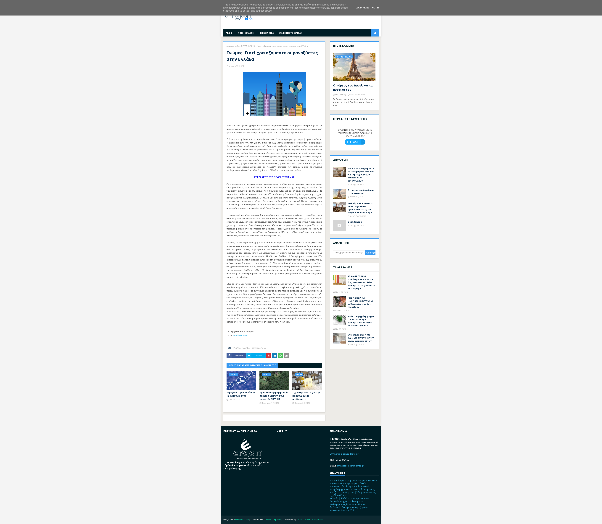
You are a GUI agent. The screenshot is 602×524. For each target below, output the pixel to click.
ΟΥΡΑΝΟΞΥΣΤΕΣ (248, 46)
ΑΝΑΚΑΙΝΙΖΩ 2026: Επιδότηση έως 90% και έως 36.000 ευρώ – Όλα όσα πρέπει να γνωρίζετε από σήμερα (361, 282)
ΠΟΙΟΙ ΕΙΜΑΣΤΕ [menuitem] (245, 32)
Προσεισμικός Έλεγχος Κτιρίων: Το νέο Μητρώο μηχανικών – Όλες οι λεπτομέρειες (352, 488)
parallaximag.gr (240, 335)
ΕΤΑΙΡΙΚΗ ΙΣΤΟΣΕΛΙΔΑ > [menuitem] (291, 32)
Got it (375, 7)
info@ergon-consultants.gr (350, 465)
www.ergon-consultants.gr (344, 454)
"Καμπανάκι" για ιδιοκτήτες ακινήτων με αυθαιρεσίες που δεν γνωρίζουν (360, 302)
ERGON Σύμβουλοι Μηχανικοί (310, 519)
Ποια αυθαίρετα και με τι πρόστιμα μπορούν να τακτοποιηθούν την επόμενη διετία (354, 482)
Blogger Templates (272, 519)
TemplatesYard (242, 519)
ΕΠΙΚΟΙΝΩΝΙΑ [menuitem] (267, 32)
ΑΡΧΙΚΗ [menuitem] (229, 32)
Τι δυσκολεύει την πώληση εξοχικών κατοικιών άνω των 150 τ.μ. (349, 509)
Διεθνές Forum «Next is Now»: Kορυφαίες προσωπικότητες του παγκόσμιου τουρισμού (360, 208)
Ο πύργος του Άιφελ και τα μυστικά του (353, 87)
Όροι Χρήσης (355, 221)
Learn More (362, 7)
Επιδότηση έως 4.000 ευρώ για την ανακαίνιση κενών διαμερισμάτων (361, 337)
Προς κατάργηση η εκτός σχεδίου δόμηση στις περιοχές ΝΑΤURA (273, 396)
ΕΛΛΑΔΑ (246, 348)
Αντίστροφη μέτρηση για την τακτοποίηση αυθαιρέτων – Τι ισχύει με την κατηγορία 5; (361, 321)
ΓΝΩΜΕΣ (237, 348)
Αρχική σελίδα (233, 46)
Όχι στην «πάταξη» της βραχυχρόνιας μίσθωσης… (306, 396)
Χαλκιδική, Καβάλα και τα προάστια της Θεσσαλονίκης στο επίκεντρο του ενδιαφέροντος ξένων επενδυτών (349, 501)
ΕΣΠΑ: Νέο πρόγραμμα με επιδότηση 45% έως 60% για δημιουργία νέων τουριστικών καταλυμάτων (361, 174)
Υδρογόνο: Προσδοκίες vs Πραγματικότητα (241, 394)
